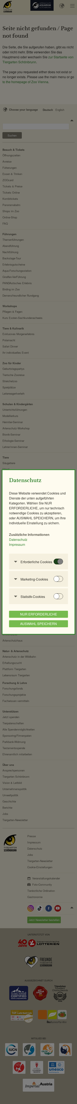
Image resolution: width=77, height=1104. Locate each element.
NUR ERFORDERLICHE (38, 614)
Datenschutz (18, 539)
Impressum (17, 544)
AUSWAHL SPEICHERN (38, 623)
